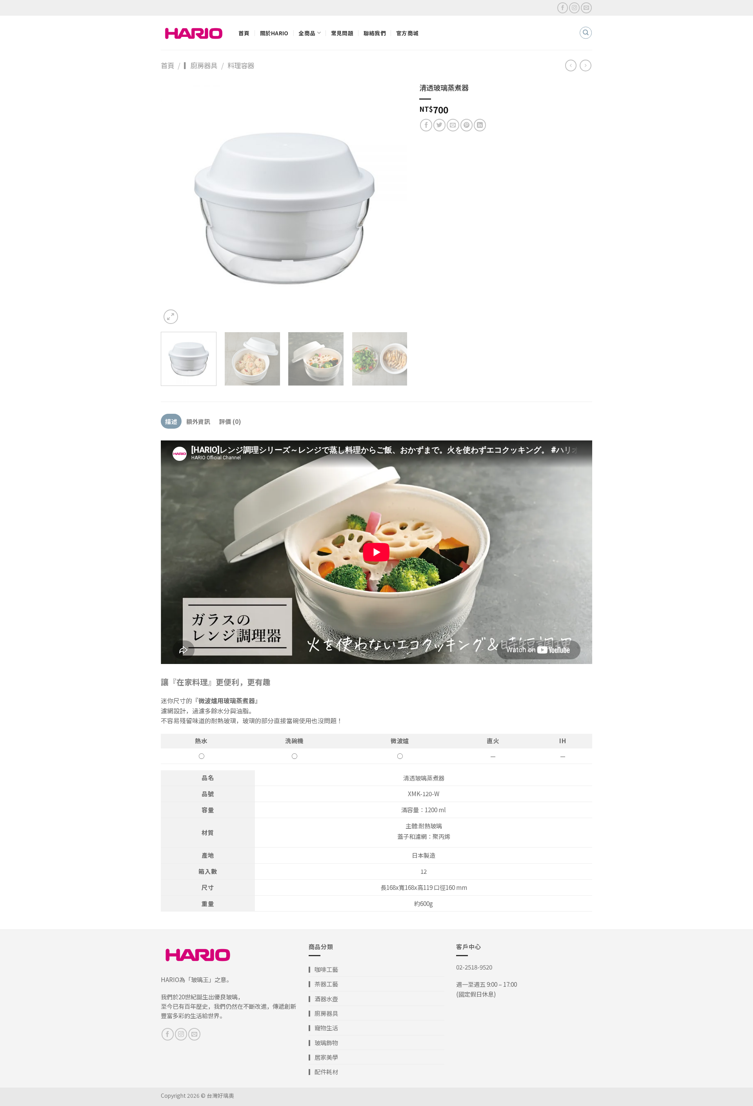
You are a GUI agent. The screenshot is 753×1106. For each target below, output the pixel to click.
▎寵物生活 (323, 1027)
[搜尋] (585, 32)
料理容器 (240, 65)
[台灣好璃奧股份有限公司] (194, 33)
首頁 (244, 33)
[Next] (393, 202)
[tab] (171, 421)
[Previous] (176, 202)
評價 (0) (230, 421)
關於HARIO (274, 33)
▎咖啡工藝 (323, 969)
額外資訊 (198, 421)
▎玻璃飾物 (323, 1042)
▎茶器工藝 (323, 983)
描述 (171, 421)
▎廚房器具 (200, 65)
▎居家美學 (323, 1057)
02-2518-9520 (474, 966)
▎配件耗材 (323, 1071)
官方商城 (407, 33)
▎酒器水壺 (323, 998)
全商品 (306, 33)
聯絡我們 (375, 33)
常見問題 (342, 33)
